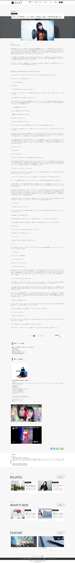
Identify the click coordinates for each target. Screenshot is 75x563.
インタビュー (45, 2)
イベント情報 (35, 2)
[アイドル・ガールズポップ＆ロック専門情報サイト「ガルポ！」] (17, 2)
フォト (50, 2)
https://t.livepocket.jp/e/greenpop (17, 353)
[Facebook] (51, 449)
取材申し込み (30, 558)
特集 (56, 2)
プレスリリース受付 (23, 558)
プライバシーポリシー (51, 558)
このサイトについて (37, 558)
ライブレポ (40, 2)
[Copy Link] (62, 449)
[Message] (60, 449)
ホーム (12, 5)
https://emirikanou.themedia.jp (22, 463)
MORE (60, 477)
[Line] (57, 449)
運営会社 (44, 558)
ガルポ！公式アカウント (36, 556)
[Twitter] (54, 449)
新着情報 (29, 2)
